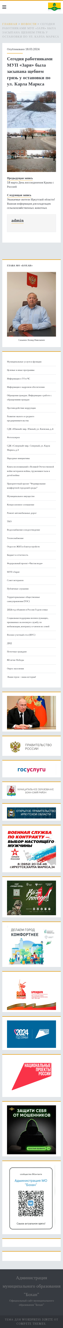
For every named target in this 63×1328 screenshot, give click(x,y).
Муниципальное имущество (21, 496)
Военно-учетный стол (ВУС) (21, 635)
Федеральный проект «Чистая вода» (25, 563)
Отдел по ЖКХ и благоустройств (23, 546)
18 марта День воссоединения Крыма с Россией (30, 184)
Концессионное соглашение (20, 504)
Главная (9, 24)
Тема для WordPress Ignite (29, 1319)
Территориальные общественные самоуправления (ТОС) (23, 599)
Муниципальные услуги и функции (24, 361)
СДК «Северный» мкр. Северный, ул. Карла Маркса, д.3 (28, 447)
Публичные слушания (18, 588)
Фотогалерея (13, 437)
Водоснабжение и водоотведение (23, 529)
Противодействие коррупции (21, 408)
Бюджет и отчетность (17, 555)
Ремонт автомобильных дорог (22, 513)
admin (17, 220)
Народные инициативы (18, 458)
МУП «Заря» (13, 572)
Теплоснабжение (15, 538)
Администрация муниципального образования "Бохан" (32, 1286)
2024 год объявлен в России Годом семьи (27, 609)
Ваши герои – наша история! (21, 677)
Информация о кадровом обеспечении (26, 387)
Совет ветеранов (15, 580)
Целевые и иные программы (20, 370)
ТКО (9, 521)
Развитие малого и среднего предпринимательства (20, 418)
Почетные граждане (17, 651)
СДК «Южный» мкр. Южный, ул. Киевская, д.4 (30, 429)
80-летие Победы (15, 660)
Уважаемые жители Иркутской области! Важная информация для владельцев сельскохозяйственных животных (31, 204)
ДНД (9, 643)
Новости (29, 24)
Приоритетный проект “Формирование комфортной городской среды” (26, 485)
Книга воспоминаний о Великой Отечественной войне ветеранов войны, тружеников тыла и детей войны (30, 470)
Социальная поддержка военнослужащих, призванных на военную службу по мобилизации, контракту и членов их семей (28, 622)
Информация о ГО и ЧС (18, 378)
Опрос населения (15, 668)
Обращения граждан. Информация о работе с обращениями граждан (29, 397)
